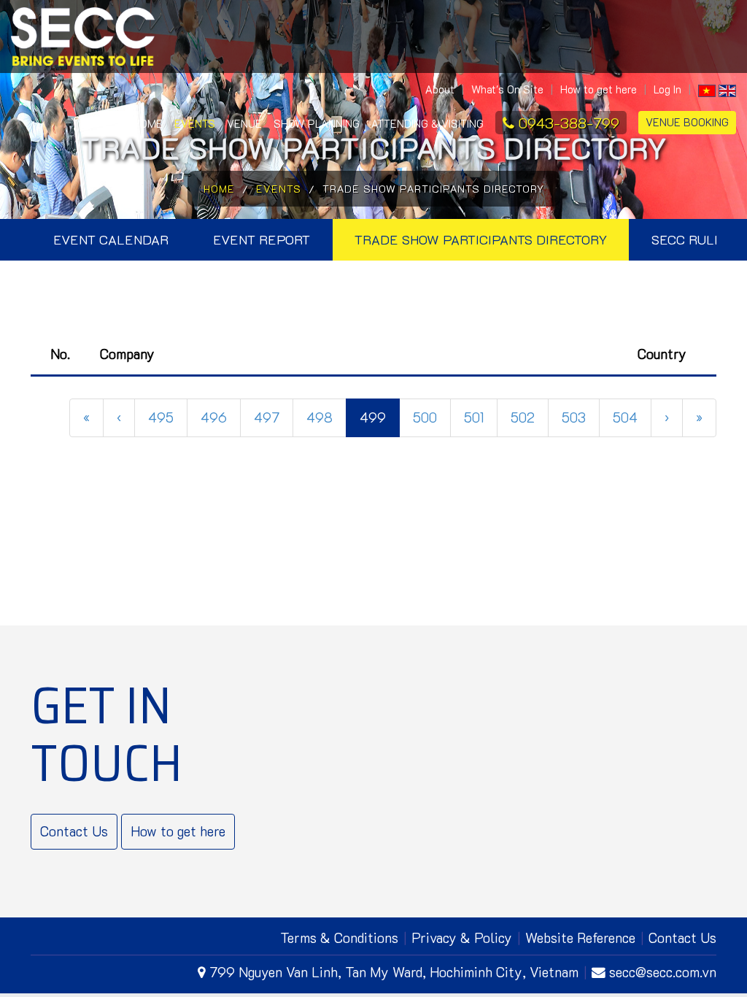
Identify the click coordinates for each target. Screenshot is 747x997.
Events (194, 124)
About (439, 89)
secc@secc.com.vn (662, 972)
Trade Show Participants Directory (481, 239)
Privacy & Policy (461, 937)
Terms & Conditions (339, 937)
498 (319, 417)
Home (146, 124)
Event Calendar (111, 239)
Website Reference (580, 937)
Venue (244, 124)
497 (266, 417)
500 (425, 417)
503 (574, 417)
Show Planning (317, 124)
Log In (667, 89)
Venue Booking (687, 122)
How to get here (598, 89)
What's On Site (507, 89)
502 (523, 417)
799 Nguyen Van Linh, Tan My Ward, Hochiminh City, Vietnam (393, 972)
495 (161, 417)
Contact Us (74, 831)
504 (625, 417)
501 (474, 417)
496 (214, 417)
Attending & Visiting (427, 124)
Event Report (261, 239)
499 (373, 417)
